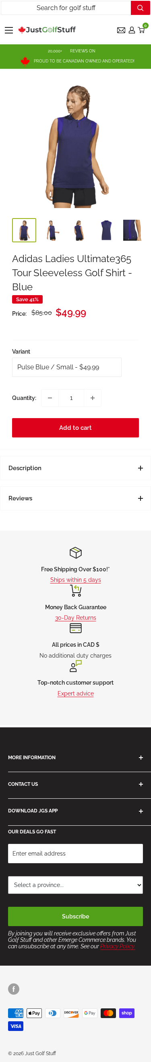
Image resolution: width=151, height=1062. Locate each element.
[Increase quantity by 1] (92, 397)
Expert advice (76, 693)
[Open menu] (9, 30)
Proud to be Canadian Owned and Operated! (84, 61)
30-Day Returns (75, 617)
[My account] (131, 30)
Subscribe (75, 916)
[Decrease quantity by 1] (49, 397)
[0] (142, 30)
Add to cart (75, 427)
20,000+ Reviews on (71, 51)
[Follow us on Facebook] (13, 989)
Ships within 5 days (75, 580)
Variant (21, 351)
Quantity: (24, 398)
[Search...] (140, 8)
